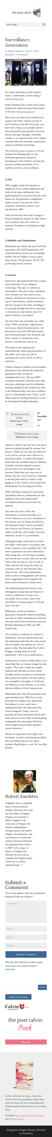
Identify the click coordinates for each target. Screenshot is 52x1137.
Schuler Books (16, 1119)
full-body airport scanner (22, 150)
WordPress (27, 1133)
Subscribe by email (18, 997)
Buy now (26, 1042)
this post (19, 99)
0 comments (22, 54)
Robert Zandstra (16, 51)
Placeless (9, 54)
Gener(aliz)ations (25, 111)
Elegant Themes (27, 1130)
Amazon (22, 1115)
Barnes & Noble (35, 1115)
